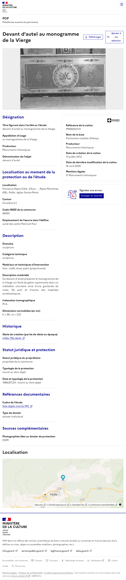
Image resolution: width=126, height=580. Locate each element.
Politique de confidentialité (30, 573)
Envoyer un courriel (91, 195)
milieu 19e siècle (11, 338)
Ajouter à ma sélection (116, 37)
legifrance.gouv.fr (60, 551)
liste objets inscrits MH (15, 406)
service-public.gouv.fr (33, 551)
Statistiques (96, 560)
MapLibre (39, 504)
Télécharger (95, 37)
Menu (122, 4)
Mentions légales (9, 573)
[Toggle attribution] (120, 504)
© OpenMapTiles (77, 504)
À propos (53, 560)
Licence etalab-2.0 (19, 576)
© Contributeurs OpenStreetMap (101, 504)
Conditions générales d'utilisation (58, 573)
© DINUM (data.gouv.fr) (57, 504)
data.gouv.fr (82, 551)
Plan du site (20, 566)
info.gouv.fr (8, 551)
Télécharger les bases (74, 560)
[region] (63, 483)
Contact (38, 560)
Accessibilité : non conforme (15, 560)
